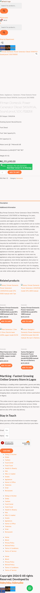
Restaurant (9, 491)
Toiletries (8, 485)
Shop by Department (7, 39)
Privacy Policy (9, 543)
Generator (16, 95)
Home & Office (10, 482)
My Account (4, 18)
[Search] (4, 10)
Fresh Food (9, 466)
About (7, 540)
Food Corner (9, 463)
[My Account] (0, 15)
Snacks (7, 477)
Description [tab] (4, 203)
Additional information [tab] (8, 207)
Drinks (7, 457)
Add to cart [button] (6, 321)
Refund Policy (9, 545)
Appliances (8, 95)
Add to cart (14, 172)
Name (2, 436)
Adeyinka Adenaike (11, 582)
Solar (7, 488)
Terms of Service (10, 551)
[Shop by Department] (0, 36)
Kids (6, 471)
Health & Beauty (11, 468)
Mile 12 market (10, 474)
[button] (20, 43)
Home (2, 95)
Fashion (7, 460)
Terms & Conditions (11, 548)
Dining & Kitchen (11, 454)
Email (2, 430)
